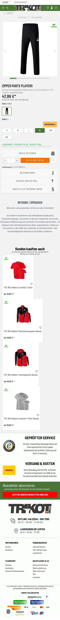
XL (40, 130)
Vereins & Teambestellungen (14, 571)
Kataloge (8, 565)
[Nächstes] (55, 51)
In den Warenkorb (35, 160)
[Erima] (54, 25)
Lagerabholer (37, 553)
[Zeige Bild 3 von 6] (26, 78)
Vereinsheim (20, 2)
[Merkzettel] (48, 8)
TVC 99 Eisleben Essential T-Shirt (18, 287)
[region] (30, 51)
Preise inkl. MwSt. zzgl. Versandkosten (15, 100)
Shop (5, 2)
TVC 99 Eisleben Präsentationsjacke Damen (23, 331)
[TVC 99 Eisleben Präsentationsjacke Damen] (23, 314)
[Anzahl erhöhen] (17, 160)
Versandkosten (43, 586)
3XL (6, 137)
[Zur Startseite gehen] (28, 8)
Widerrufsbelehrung (39, 568)
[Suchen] (7, 8)
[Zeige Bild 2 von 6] (20, 78)
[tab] (29, 173)
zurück (9, 13)
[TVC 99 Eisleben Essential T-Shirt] (18, 270)
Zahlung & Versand (39, 547)
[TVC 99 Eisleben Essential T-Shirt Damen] (21, 401)
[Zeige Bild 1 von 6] (13, 78)
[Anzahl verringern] (4, 160)
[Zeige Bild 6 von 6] (47, 78)
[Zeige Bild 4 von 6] (33, 78)
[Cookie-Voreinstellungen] (8, 611)
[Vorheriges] (5, 51)
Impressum (36, 577)
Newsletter (9, 550)
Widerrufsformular (39, 571)
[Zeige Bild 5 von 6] (40, 78)
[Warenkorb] (56, 8)
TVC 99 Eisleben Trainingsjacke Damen (21, 374)
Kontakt (8, 547)
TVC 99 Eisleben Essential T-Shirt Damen (21, 418)
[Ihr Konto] (52, 8)
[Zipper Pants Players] (30, 49)
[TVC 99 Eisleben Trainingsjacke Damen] (21, 357)
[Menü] (3, 8)
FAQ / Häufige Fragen (40, 550)
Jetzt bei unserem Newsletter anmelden (30, 495)
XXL (51, 130)
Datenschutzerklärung (40, 565)
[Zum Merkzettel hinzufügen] (54, 160)
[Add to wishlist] (31, 283)
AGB (34, 574)
